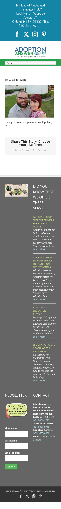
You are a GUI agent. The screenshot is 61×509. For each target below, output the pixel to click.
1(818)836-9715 (41, 420)
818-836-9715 (29, 26)
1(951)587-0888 (41, 433)
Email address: (13, 452)
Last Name (11, 440)
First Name (11, 428)
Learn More (39, 249)
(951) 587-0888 (30, 22)
